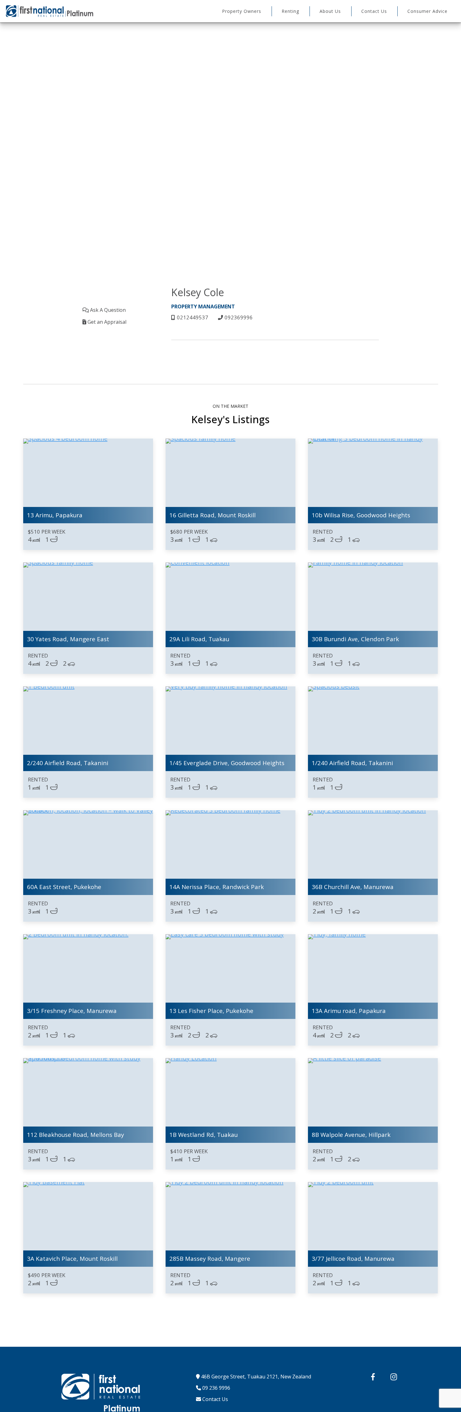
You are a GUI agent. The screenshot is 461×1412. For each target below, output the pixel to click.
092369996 (238, 317)
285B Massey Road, (209, 1258)
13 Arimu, (54, 515)
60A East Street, (64, 887)
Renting (290, 11)
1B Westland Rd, (203, 1134)
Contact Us (374, 11)
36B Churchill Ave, (353, 887)
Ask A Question (107, 309)
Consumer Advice (427, 11)
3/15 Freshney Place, (72, 1011)
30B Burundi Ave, (355, 639)
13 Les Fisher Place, (211, 1011)
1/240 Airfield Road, (352, 763)
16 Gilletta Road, (212, 515)
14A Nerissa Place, (216, 887)
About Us (330, 11)
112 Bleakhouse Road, (75, 1134)
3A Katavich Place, (72, 1258)
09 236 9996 (215, 1387)
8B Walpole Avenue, (351, 1134)
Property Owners (241, 11)
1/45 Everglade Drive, (226, 763)
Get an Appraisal (106, 321)
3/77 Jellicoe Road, (353, 1258)
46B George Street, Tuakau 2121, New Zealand (255, 1376)
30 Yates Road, (68, 639)
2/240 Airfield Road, (67, 763)
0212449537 (191, 317)
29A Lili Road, (199, 639)
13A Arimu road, (349, 1011)
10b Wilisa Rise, (361, 515)
